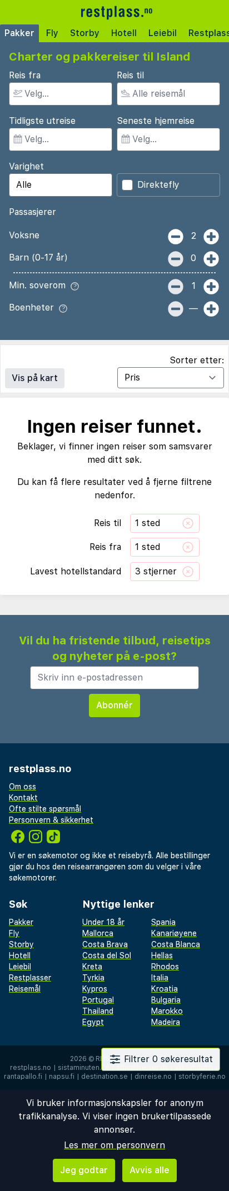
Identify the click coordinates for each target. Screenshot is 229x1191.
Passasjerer (32, 212)
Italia (159, 977)
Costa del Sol (106, 955)
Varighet (26, 166)
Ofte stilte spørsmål (45, 808)
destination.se (104, 1076)
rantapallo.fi (23, 1076)
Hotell (124, 33)
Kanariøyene (174, 933)
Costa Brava (105, 944)
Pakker (19, 33)
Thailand (97, 1011)
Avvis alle (150, 1170)
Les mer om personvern (114, 1145)
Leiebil (162, 33)
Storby (84, 33)
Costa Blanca (175, 944)
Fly (52, 33)
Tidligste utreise (42, 121)
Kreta (92, 966)
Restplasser (30, 977)
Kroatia (164, 988)
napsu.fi (61, 1076)
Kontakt (23, 797)
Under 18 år (103, 922)
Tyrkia (93, 977)
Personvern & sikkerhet (51, 819)
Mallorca (97, 933)
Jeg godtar (84, 1170)
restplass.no (30, 1068)
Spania (163, 922)
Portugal (98, 999)
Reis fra (25, 75)
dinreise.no (153, 1076)
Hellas (162, 955)
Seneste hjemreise (156, 121)
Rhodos (165, 966)
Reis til (130, 75)
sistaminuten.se (83, 1068)
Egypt (93, 1022)
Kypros (94, 988)
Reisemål (25, 988)
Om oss (22, 786)
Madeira (165, 1022)
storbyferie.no (202, 1076)
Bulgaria (166, 999)
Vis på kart (35, 378)
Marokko (167, 1011)
